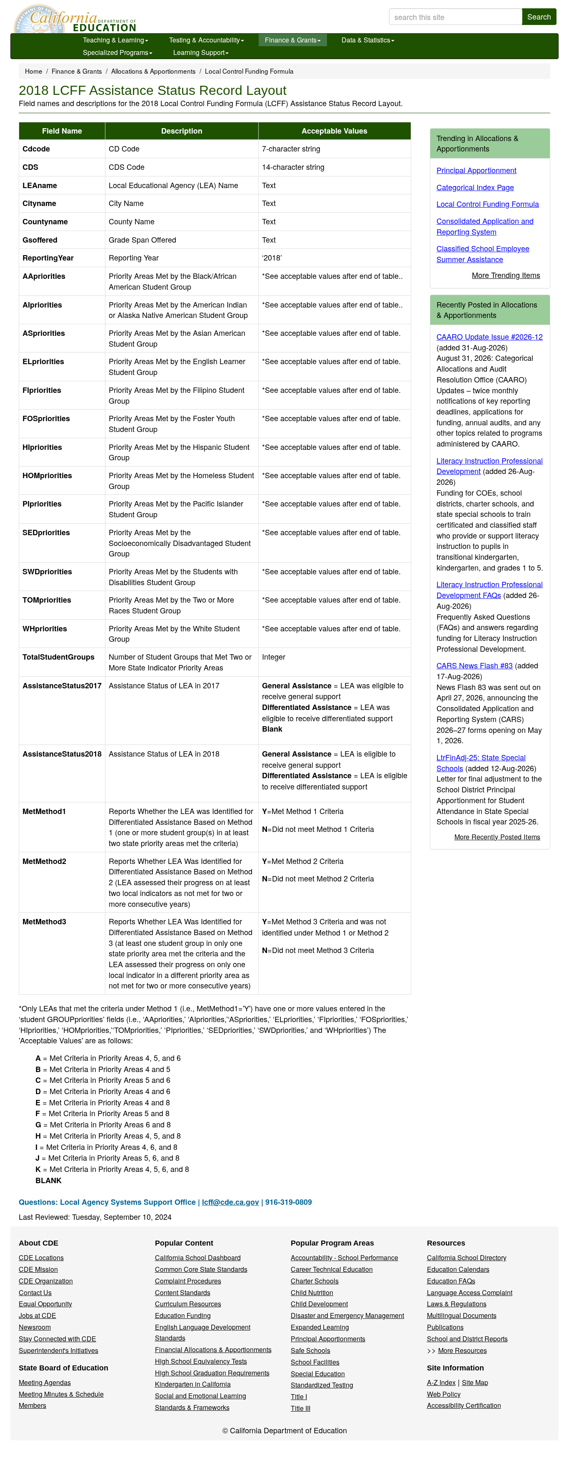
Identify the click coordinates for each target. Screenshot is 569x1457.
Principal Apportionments (328, 1338)
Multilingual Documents (462, 1315)
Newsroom (35, 1327)
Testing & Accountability (204, 40)
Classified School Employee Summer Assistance (483, 253)
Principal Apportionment (477, 169)
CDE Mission (38, 1269)
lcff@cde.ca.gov (230, 1201)
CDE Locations (41, 1257)
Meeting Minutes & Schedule (61, 1394)
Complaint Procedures (188, 1281)
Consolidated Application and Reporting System (485, 226)
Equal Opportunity (45, 1303)
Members (32, 1405)
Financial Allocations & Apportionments (213, 1349)
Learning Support (199, 52)
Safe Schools (310, 1350)
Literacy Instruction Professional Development (490, 466)
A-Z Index (441, 1382)
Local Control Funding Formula (249, 70)
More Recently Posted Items (497, 836)
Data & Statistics (366, 40)
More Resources (462, 1350)
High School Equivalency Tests (201, 1361)
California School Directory (467, 1257)
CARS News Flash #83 (475, 665)
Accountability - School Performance (344, 1257)
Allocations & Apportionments (153, 70)
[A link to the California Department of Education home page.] (74, 18)
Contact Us (35, 1292)
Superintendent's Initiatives (58, 1350)
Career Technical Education (332, 1269)
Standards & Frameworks (192, 1407)
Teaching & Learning (113, 40)
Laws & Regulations (457, 1303)
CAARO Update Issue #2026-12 (490, 336)
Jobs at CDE (37, 1315)
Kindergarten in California (193, 1384)
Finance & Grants (291, 40)
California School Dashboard (198, 1257)
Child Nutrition (312, 1292)
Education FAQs (451, 1281)
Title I (299, 1396)
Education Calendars (458, 1269)
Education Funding (183, 1315)
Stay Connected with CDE (57, 1338)
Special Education (318, 1373)
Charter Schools (315, 1281)
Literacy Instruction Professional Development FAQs (490, 589)
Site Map (475, 1382)
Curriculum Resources (188, 1303)
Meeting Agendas (45, 1382)
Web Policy (444, 1394)
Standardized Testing (322, 1385)
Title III (300, 1408)
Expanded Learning (320, 1327)
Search (539, 16)
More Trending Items (506, 274)
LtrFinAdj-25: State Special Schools (481, 762)
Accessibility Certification (464, 1405)
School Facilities (315, 1362)
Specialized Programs (115, 52)
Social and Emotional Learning (200, 1395)
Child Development (319, 1303)
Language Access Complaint (469, 1292)
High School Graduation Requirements (212, 1373)
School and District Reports (467, 1338)
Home (33, 70)
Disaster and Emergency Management (347, 1315)
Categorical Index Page (475, 186)
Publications (445, 1327)
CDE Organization (46, 1281)
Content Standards (182, 1292)
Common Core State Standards (201, 1269)
